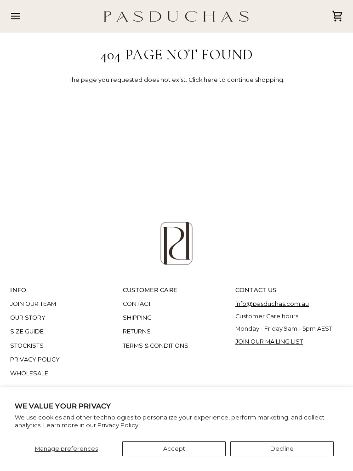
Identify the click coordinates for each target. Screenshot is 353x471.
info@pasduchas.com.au (272, 303)
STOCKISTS (27, 345)
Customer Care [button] (150, 289)
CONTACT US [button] (255, 289)
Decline (282, 448)
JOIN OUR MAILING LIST (269, 341)
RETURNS (137, 331)
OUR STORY (28, 317)
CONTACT (137, 303)
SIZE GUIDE (27, 331)
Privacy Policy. (118, 425)
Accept (174, 448)
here (211, 79)
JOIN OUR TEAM (33, 303)
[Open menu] (24, 16)
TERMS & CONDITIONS (155, 345)
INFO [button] (18, 289)
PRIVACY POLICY (35, 359)
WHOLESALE (29, 373)
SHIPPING (137, 317)
